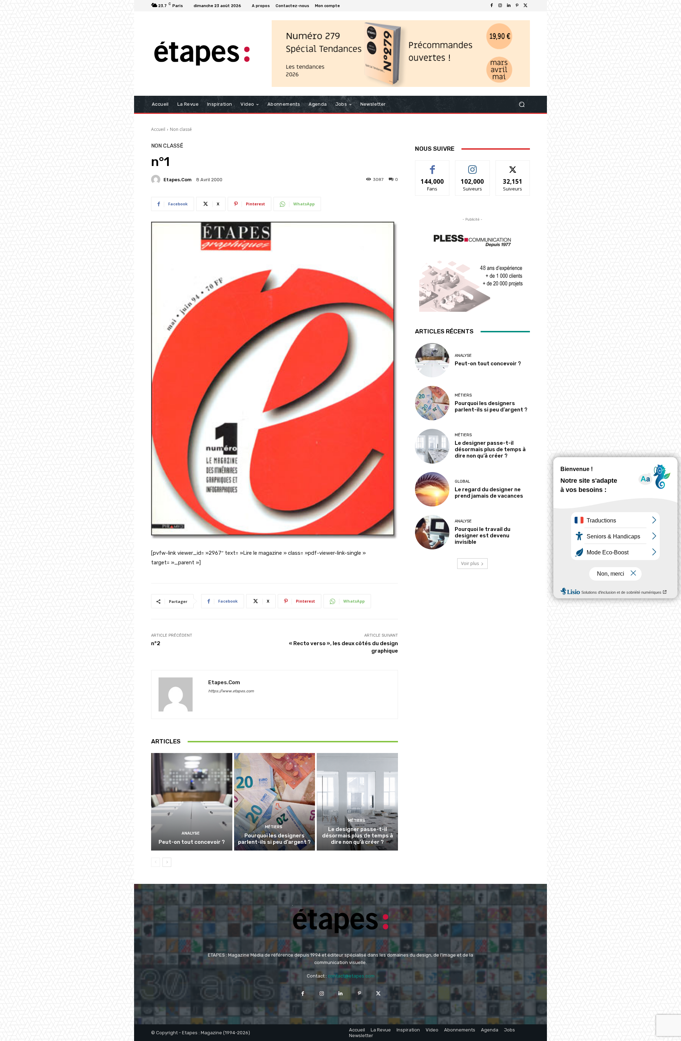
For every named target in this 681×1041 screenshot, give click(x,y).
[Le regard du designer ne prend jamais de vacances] (432, 489)
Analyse (191, 833)
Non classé (181, 129)
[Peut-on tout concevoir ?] (191, 801)
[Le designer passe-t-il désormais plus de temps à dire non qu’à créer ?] (357, 801)
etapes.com (178, 179)
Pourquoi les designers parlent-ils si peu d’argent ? (274, 838)
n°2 (155, 643)
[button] (521, 104)
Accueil (158, 129)
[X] (525, 5)
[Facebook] (491, 5)
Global (462, 481)
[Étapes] (202, 54)
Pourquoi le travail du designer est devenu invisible (482, 535)
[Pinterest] (517, 5)
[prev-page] (155, 862)
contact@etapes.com (351, 976)
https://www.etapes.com (231, 691)
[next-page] (166, 862)
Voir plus (470, 563)
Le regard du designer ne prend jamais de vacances (489, 492)
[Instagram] (500, 5)
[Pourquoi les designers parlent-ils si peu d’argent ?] (274, 801)
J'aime (432, 165)
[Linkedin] (508, 5)
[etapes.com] (156, 179)
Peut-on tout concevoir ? (192, 842)
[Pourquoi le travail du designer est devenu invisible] (432, 532)
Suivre (472, 165)
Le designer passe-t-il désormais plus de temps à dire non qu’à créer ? (357, 835)
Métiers (273, 827)
